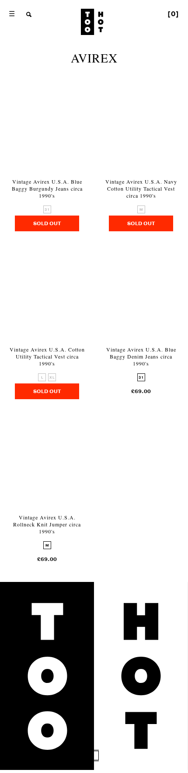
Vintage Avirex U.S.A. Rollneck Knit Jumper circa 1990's (47, 524)
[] (173, 14)
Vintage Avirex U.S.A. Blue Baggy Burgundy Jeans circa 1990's (47, 188)
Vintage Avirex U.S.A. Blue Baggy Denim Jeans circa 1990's (141, 356)
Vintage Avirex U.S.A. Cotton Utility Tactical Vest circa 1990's (47, 356)
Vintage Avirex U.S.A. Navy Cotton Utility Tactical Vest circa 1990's (141, 188)
